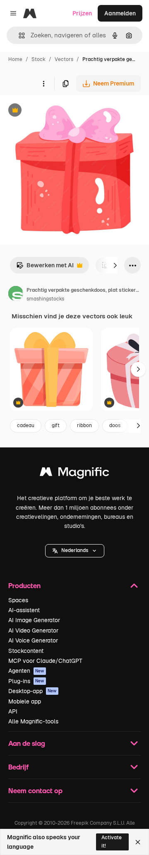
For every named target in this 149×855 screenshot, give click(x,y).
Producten (24, 585)
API (12, 711)
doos (114, 425)
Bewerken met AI (45, 267)
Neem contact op (35, 790)
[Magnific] (74, 473)
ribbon (84, 425)
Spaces (18, 600)
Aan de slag (26, 743)
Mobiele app (24, 701)
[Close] (138, 842)
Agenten (26, 670)
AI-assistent (24, 610)
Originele (54, 111)
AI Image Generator (34, 620)
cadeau (25, 425)
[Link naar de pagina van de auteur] (15, 294)
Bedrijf (18, 766)
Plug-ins (26, 681)
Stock (38, 59)
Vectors (64, 59)
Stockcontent (25, 651)
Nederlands (74, 550)
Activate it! (111, 841)
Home (15, 59)
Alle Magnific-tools (33, 721)
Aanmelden (120, 13)
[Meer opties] (43, 83)
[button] (74, 550)
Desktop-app (32, 691)
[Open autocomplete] (18, 35)
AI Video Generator (33, 630)
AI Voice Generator (33, 640)
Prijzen (82, 13)
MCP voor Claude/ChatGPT (45, 660)
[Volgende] (115, 265)
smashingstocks (45, 299)
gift (56, 425)
